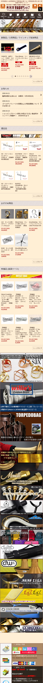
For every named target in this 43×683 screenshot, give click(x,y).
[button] (3, 6)
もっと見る (36, 81)
